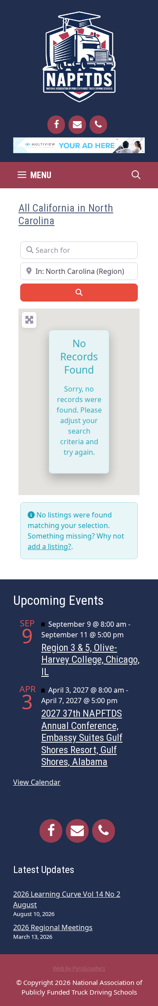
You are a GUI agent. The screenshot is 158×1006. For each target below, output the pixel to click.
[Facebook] (56, 124)
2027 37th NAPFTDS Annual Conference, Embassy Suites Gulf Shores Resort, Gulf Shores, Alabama (81, 738)
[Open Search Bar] (136, 175)
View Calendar (37, 782)
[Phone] (98, 124)
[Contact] (77, 124)
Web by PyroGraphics (79, 968)
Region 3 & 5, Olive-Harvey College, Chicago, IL (90, 660)
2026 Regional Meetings (53, 927)
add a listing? (49, 546)
